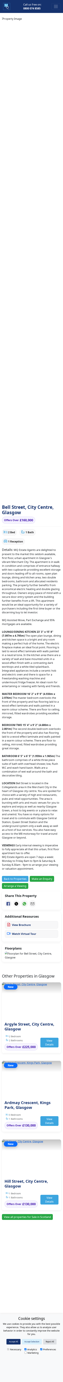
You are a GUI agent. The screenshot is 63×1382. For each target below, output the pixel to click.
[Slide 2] (15, 496)
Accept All (13, 1341)
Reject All (50, 1341)
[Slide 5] (27, 496)
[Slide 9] (43, 496)
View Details (49, 1042)
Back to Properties (15, 879)
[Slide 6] (31, 496)
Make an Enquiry (42, 879)
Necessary (15, 1349)
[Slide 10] (47, 496)
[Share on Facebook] (8, 903)
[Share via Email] (32, 903)
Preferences (49, 1349)
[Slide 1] (11, 496)
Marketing (33, 1352)
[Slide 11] (51, 496)
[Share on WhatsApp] (24, 903)
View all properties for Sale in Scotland (27, 1217)
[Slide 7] (35, 496)
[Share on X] (16, 903)
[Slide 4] (23, 496)
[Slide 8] (39, 496)
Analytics (32, 1349)
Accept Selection (31, 1341)
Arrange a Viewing (15, 886)
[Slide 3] (19, 496)
